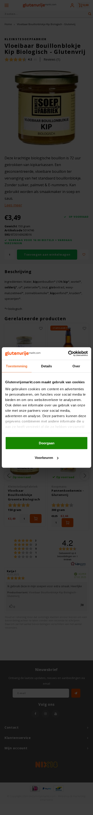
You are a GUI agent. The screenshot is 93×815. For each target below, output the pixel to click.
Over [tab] (76, 366)
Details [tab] (46, 366)
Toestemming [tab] (16, 366)
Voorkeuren (44, 458)
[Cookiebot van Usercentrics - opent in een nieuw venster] (68, 354)
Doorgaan (46, 443)
